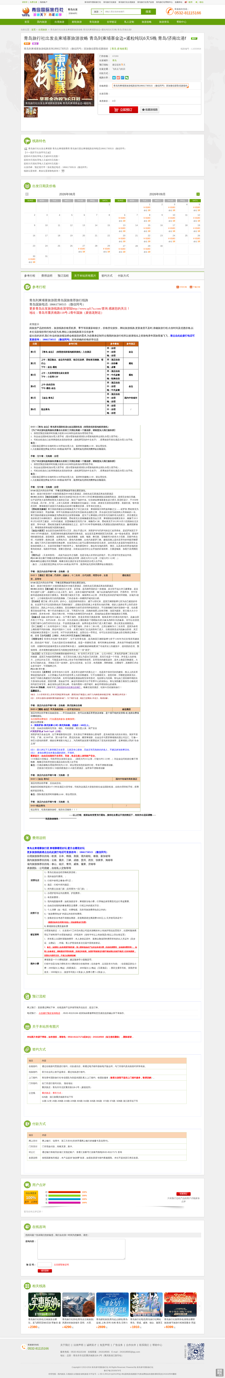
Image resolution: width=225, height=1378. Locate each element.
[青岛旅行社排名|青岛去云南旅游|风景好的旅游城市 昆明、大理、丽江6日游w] (78, 1304)
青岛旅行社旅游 (109, 2)
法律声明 (78, 1345)
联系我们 (144, 1345)
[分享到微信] (127, 77)
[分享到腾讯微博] (122, 77)
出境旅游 (59, 22)
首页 (26, 22)
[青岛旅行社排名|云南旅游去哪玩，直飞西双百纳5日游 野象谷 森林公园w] (44, 1304)
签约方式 (106, 275)
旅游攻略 (147, 22)
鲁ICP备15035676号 (112, 1371)
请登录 (25, 2)
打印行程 (183, 287)
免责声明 (105, 1345)
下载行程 (196, 287)
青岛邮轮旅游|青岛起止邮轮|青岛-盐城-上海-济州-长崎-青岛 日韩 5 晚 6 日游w (112, 1322)
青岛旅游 (94, 22)
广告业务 (118, 1345)
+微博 (190, 2)
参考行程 (29, 275)
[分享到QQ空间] (114, 77)
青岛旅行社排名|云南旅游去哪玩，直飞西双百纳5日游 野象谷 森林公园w (44, 1322)
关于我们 (65, 1345)
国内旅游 (42, 22)
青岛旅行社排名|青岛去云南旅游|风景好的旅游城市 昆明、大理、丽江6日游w (78, 1322)
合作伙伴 (131, 1345)
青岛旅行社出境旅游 (126, 2)
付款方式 (123, 275)
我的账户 (43, 2)
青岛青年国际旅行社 (92, 2)
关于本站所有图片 (85, 275)
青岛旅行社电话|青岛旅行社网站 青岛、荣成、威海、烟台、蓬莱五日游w (146, 1322)
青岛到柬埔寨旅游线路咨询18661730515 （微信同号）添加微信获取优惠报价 (150, 85)
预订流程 (63, 275)
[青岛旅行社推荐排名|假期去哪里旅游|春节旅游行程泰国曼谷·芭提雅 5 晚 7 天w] (180, 1304)
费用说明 (46, 275)
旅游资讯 (164, 22)
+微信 (201, 2)
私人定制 (129, 22)
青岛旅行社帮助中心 (164, 2)
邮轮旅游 (77, 22)
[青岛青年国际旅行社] (43, 11)
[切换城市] (73, 13)
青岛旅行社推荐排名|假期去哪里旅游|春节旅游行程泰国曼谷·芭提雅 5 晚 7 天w (180, 1322)
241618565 (104, 1352)
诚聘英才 (91, 1345)
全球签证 (112, 22)
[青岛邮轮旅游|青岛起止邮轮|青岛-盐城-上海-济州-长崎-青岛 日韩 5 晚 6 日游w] (112, 1304)
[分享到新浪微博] (118, 77)
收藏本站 (178, 2)
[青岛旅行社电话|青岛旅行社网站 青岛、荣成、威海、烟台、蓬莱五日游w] (146, 1304)
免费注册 (33, 2)
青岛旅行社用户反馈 (145, 2)
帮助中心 (181, 22)
